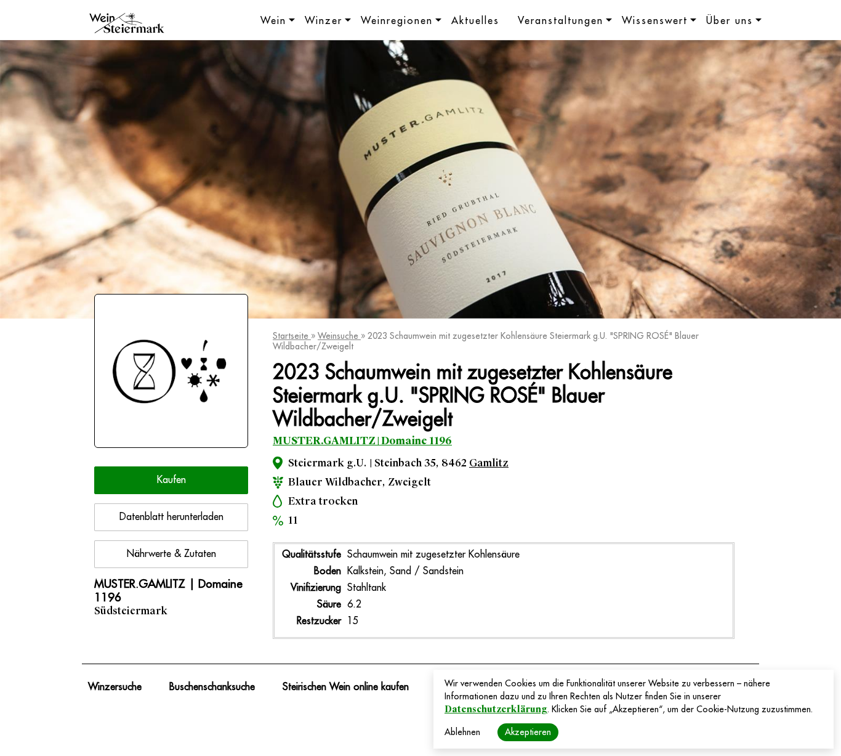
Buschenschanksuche (212, 687)
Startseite (292, 335)
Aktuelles (475, 21)
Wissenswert (655, 21)
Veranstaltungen (560, 21)
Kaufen (171, 480)
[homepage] (127, 24)
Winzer (323, 21)
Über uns (729, 21)
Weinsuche (339, 335)
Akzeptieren (528, 732)
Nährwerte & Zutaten (171, 554)
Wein (273, 21)
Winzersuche (115, 687)
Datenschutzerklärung (496, 709)
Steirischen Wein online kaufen (346, 687)
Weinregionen (397, 21)
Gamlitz (489, 463)
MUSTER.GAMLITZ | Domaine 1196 (362, 440)
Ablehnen (462, 732)
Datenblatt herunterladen (171, 517)
